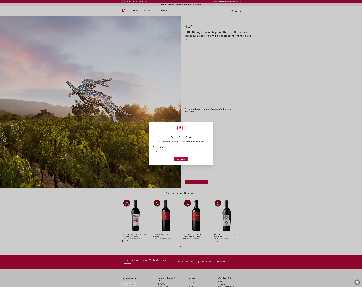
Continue (181, 159)
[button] (357, 282)
